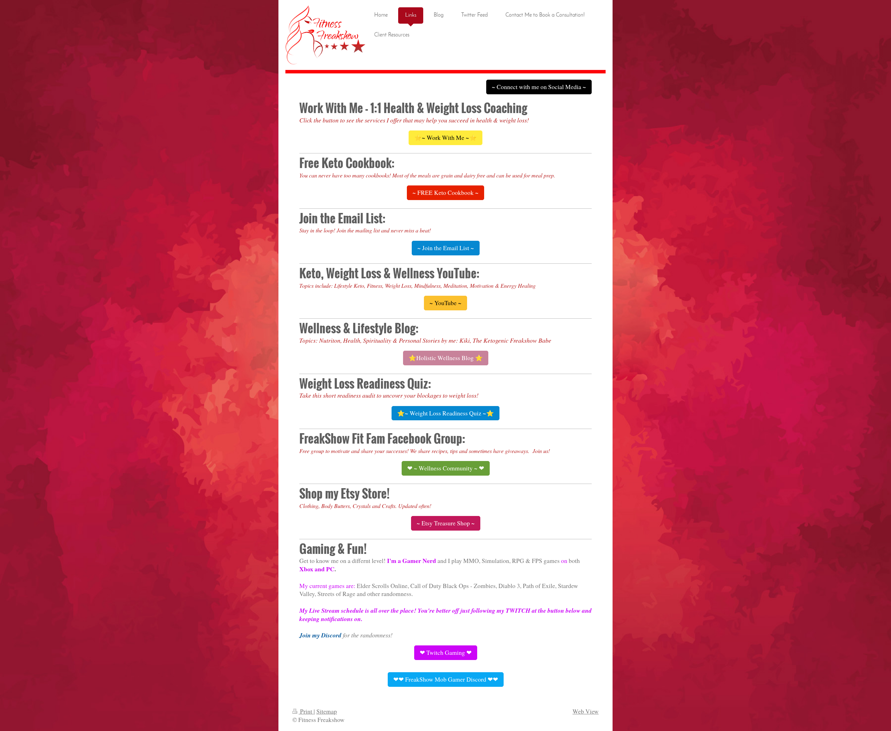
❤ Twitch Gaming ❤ (446, 652)
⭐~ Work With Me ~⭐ (445, 137)
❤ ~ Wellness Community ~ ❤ (445, 468)
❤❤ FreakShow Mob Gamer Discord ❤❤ (445, 679)
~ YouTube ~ (445, 303)
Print (306, 711)
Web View (586, 711)
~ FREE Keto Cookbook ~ (445, 192)
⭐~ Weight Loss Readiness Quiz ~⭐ (445, 413)
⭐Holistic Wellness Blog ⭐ (446, 357)
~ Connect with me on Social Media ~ (539, 86)
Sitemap (326, 711)
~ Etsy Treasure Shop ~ (446, 523)
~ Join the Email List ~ (445, 248)
